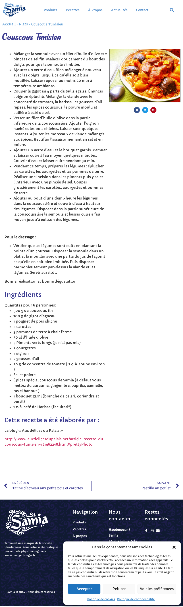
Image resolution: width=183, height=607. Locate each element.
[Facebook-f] (146, 530)
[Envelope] (158, 530)
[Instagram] (152, 530)
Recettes (72, 10)
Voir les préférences (157, 589)
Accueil (9, 24)
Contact (142, 10)
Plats (23, 24)
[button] (174, 547)
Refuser (119, 589)
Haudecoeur (12, 547)
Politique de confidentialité (136, 599)
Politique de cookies (101, 599)
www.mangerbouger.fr (19, 555)
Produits (50, 10)
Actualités (119, 10)
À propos (95, 10)
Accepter (84, 589)
